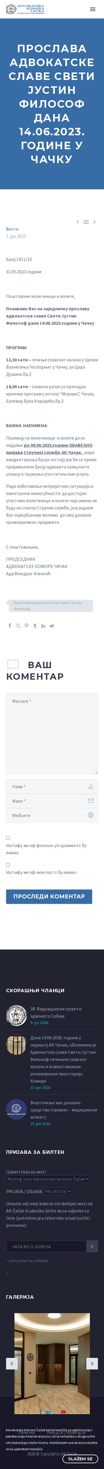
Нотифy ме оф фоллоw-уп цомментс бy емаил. (46, 848)
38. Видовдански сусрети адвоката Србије (55, 1012)
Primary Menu (93, 9)
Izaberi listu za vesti (26, 1172)
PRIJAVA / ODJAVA (24, 1191)
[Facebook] (10, 625)
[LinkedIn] (43, 625)
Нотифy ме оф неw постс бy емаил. (41, 872)
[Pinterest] (26, 625)
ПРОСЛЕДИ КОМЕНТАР (49, 896)
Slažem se (80, 1458)
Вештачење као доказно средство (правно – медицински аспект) (63, 1110)
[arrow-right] (92, 1363)
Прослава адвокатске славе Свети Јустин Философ (48, 605)
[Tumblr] (35, 625)
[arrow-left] (12, 1363)
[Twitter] (18, 625)
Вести (12, 229)
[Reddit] (51, 625)
